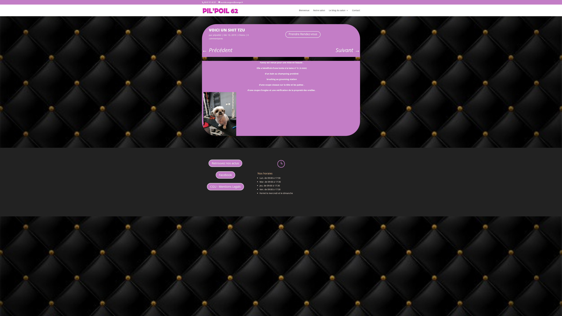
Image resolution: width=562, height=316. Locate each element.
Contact (356, 10)
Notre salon (319, 10)
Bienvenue (304, 10)
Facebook (225, 175)
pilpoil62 (217, 35)
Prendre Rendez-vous (303, 34)
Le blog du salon (337, 10)
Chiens (241, 35)
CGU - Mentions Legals (225, 187)
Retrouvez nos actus (225, 163)
